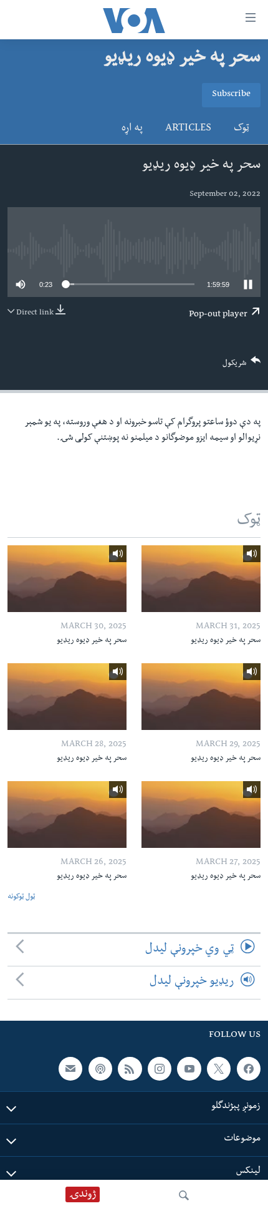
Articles (188, 129)
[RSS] (129, 1068)
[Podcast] (100, 1068)
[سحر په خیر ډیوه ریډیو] (201, 578)
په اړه (132, 129)
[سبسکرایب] (70, 1068)
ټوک (241, 129)
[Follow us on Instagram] (159, 1068)
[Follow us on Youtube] (189, 1068)
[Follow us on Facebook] (249, 1068)
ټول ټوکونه (21, 897)
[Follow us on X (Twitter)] (219, 1068)
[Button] (242, 366)
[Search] (184, 1195)
